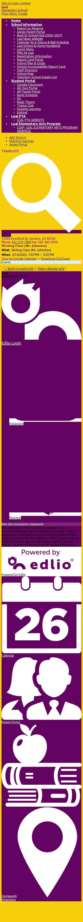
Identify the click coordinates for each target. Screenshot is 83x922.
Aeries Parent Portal (31, 32)
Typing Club (25, 105)
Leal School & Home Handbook (38, 46)
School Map (25, 73)
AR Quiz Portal (27, 88)
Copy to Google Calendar (19, 258)
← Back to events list (18, 268)
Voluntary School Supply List (37, 77)
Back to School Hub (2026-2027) (39, 35)
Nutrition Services (21, 141)
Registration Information (34, 56)
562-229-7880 (21, 242)
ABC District (17, 137)
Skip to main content (16, 3)
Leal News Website (30, 39)
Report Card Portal (30, 59)
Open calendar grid (51, 268)
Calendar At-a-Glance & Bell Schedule (43, 42)
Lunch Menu (25, 49)
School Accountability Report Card (41, 66)
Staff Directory (27, 70)
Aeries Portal (18, 144)
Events (6, 262)
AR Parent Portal (28, 91)
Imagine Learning (29, 109)
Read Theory (26, 102)
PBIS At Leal (25, 52)
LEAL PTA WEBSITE (30, 120)
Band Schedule (27, 95)
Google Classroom (30, 84)
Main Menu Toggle (14, 13)
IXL (19, 98)
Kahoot (22, 112)
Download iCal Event (55, 258)
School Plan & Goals (31, 63)
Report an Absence (30, 28)
